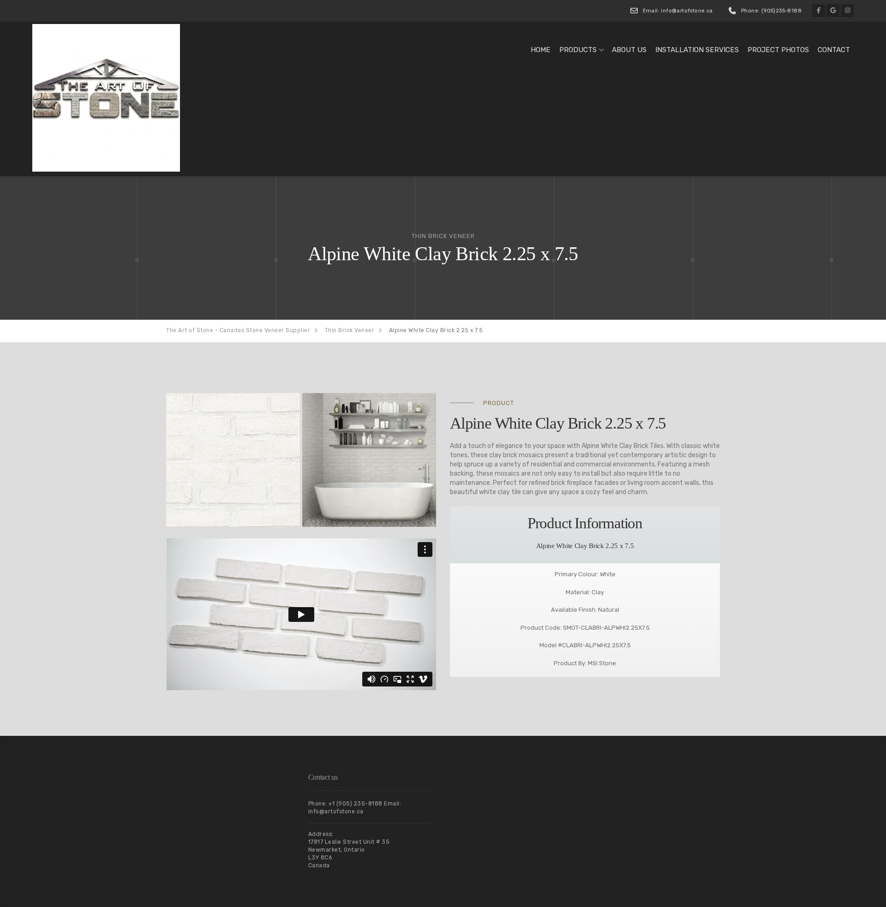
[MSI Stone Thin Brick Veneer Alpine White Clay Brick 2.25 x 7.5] (233, 460)
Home (541, 50)
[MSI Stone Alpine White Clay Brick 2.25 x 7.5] (369, 460)
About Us (629, 50)
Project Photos (778, 50)
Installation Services (697, 50)
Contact (834, 50)
